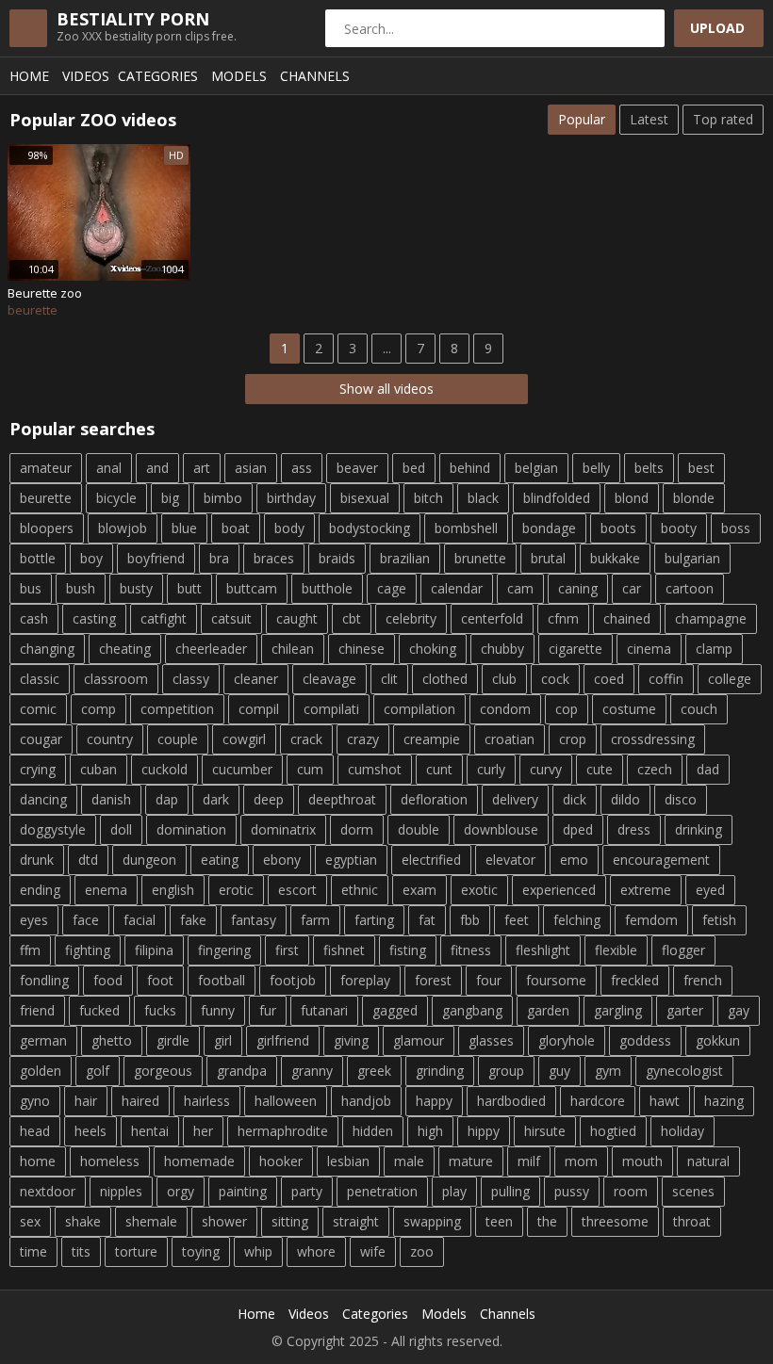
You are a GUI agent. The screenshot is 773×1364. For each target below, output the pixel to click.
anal (109, 468)
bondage (549, 528)
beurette (46, 498)
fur (267, 1010)
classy (191, 679)
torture (136, 1251)
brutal (548, 558)
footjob (293, 980)
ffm (30, 950)
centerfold (492, 618)
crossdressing (653, 739)
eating (219, 860)
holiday (682, 1131)
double (418, 829)
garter (684, 1010)
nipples (121, 1191)
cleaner (256, 679)
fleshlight (543, 950)
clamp (714, 649)
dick (574, 799)
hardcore (597, 1101)
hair (85, 1101)
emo (574, 860)
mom (581, 1161)
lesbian (348, 1161)
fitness (471, 950)
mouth (642, 1161)
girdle (172, 1040)
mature (471, 1161)
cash (34, 618)
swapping (432, 1221)
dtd (88, 860)
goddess (645, 1040)
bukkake (615, 558)
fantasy (253, 920)
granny (312, 1071)
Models (239, 76)
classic (39, 679)
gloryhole (566, 1040)
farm (315, 920)
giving (351, 1040)
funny (218, 1010)
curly (491, 769)
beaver (357, 468)
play (454, 1191)
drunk (37, 860)
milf (529, 1161)
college (729, 679)
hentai (150, 1131)
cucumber (242, 769)
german (43, 1040)
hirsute (545, 1131)
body (289, 528)
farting (374, 920)
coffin (666, 679)
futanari (324, 1010)
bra (219, 558)
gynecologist (684, 1071)
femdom (651, 920)
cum (310, 769)
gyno (35, 1101)
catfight (163, 618)
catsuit (231, 618)
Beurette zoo (45, 292)
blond (632, 498)
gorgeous (163, 1071)
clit (389, 679)
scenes (693, 1191)
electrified (431, 860)
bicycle (116, 498)
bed (414, 468)
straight (356, 1221)
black (483, 498)
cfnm (563, 618)
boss (735, 528)
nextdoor (47, 1191)
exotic (479, 890)
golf (97, 1071)
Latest (649, 119)
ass (301, 468)
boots (618, 528)
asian (251, 468)
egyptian (351, 860)
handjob (366, 1101)
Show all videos (386, 389)
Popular (581, 119)
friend (37, 1010)
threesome (615, 1221)
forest (433, 980)
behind (470, 468)
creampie (431, 739)
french (702, 980)
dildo (625, 799)
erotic (236, 890)
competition (177, 709)
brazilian (405, 558)
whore (316, 1251)
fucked (99, 1010)
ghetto (111, 1040)
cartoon (690, 588)
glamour (418, 1040)
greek (374, 1071)
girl (223, 1040)
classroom (116, 679)
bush (80, 588)
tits (81, 1251)
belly (596, 468)
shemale (151, 1221)
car (631, 588)
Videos (85, 76)
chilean (292, 649)
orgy (180, 1191)
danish (111, 799)
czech (654, 769)
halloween (286, 1101)
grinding (440, 1071)
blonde (694, 498)
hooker (281, 1161)
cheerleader (211, 649)
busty (136, 588)
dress (633, 829)
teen (499, 1221)
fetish (719, 920)
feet (516, 920)
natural (708, 1161)
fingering (224, 950)
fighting (87, 950)
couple (177, 739)
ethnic (359, 890)
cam (520, 588)
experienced (559, 890)
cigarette (575, 649)
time (33, 1251)
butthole (327, 588)
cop (566, 709)
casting (94, 618)
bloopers (47, 528)
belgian (536, 468)
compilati (331, 709)
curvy (546, 769)
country (110, 739)
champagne (711, 618)
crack (306, 739)
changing (47, 649)
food (108, 980)
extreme (645, 890)
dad (708, 769)
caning (578, 588)
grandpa (242, 1071)
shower (224, 1221)
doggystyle (53, 829)
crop (572, 739)
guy (559, 1071)
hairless (207, 1101)
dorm (356, 829)
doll (121, 829)
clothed (445, 679)
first (287, 950)
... (387, 348)
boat (236, 528)
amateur (46, 468)
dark (216, 799)
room (631, 1191)
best (701, 468)
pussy (571, 1191)
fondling (44, 980)
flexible (616, 950)
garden (548, 1010)
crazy (363, 739)
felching (576, 920)
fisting (407, 950)
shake (83, 1221)
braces (274, 558)
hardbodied (511, 1101)
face (86, 920)
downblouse (501, 829)
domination (191, 829)
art (201, 468)
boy (91, 558)
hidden (373, 1131)
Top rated (723, 119)
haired (140, 1101)
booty (679, 528)
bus (30, 588)
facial (139, 920)
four (489, 980)
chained (626, 618)
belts (649, 468)
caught (297, 618)
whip (258, 1251)
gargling (618, 1010)
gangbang (472, 1010)
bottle (38, 558)
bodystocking (369, 528)
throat (692, 1221)
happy (434, 1101)
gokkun (718, 1040)
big (170, 498)
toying (201, 1251)
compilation (419, 709)
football (221, 980)
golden (40, 1071)
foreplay (365, 980)
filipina (154, 950)
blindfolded (556, 498)
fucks (160, 1010)
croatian (510, 739)
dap (167, 799)
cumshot (375, 769)
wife (373, 1251)
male (409, 1161)
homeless (110, 1161)
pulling (510, 1191)
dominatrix (283, 829)
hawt (665, 1101)
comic (38, 709)
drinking (698, 829)
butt (189, 588)
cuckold (164, 769)
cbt (351, 618)
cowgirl (244, 739)
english (173, 890)
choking (432, 649)
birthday (291, 498)
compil (258, 709)
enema (106, 890)
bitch (428, 498)
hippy (484, 1131)
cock (555, 679)
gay (738, 1010)
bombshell (466, 528)
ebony (282, 860)
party (306, 1191)
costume (629, 709)
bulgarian (692, 558)
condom (505, 709)
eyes (34, 920)
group (506, 1071)
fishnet (344, 950)
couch (699, 709)
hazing (724, 1101)
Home (29, 76)
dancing (43, 799)
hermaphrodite (283, 1131)
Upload (717, 28)
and (157, 468)
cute (599, 769)
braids (337, 558)
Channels (315, 76)
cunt (439, 769)
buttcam (251, 588)
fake (193, 920)
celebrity (411, 618)
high (430, 1131)
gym (608, 1071)
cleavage (329, 679)
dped (578, 829)
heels (90, 1131)
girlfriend (282, 1040)
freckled (635, 980)
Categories (158, 76)
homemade (199, 1161)
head (35, 1131)
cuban (98, 769)
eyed (710, 890)
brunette (480, 558)
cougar (41, 739)
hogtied (613, 1131)
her (203, 1131)
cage (391, 588)
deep (269, 799)
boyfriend (156, 558)
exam (419, 890)
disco (681, 799)
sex (30, 1221)
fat (427, 920)
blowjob (122, 528)
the (547, 1221)
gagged (395, 1010)
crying (38, 769)
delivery (515, 799)
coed (609, 679)
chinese (361, 649)
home (38, 1161)
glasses (491, 1040)
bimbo (223, 498)
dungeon (149, 860)
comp (98, 709)
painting (243, 1191)
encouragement (661, 860)
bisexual (364, 498)
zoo (422, 1251)
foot (160, 980)
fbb (470, 920)
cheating (125, 649)
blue (184, 528)
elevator (510, 860)
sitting (289, 1221)
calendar (457, 588)
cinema (649, 649)
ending (40, 890)
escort (297, 890)
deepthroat (342, 799)
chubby (502, 649)
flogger (683, 950)
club (504, 679)
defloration (434, 799)
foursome (556, 980)
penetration (382, 1191)
